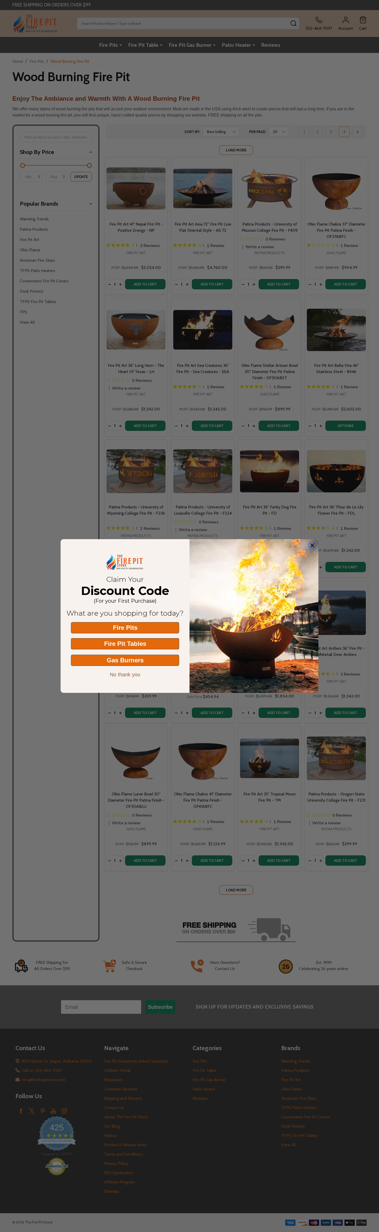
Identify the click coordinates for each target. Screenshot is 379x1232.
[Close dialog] (312, 545)
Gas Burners (125, 660)
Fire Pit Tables (125, 643)
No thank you (125, 674)
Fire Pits (125, 627)
